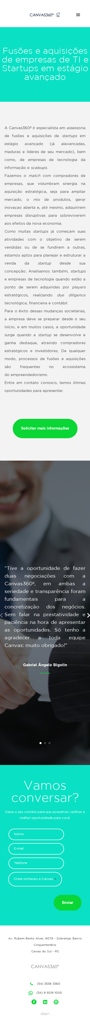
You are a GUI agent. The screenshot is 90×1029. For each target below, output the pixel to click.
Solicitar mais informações (45, 428)
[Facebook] (34, 1002)
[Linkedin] (45, 1002)
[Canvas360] (45, 966)
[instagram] (56, 1002)
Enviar (67, 902)
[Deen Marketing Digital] (45, 1013)
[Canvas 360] (45, 14)
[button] (35, 883)
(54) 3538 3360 (48, 983)
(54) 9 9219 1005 (49, 992)
